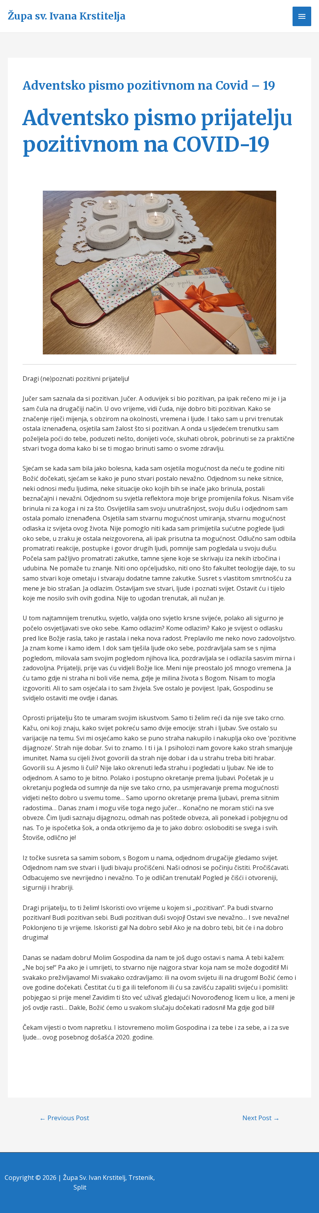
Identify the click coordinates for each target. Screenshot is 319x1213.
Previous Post (64, 1117)
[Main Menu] (302, 16)
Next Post (261, 1117)
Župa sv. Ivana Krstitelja (67, 16)
